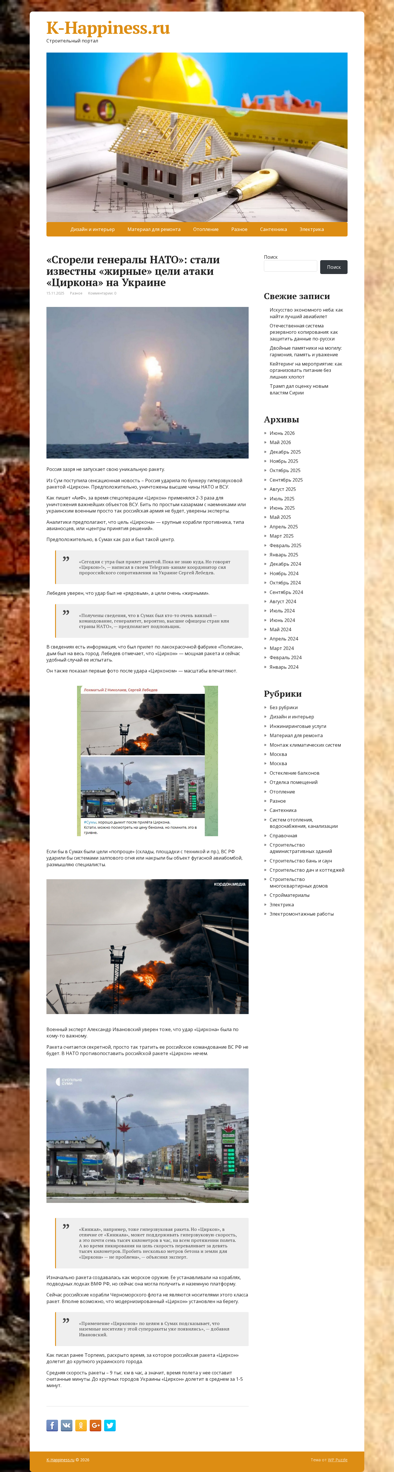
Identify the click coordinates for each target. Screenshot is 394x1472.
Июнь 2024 (282, 620)
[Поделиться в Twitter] (110, 1425)
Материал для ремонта (154, 229)
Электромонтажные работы (302, 914)
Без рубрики (284, 707)
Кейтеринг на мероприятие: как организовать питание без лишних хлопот (306, 370)
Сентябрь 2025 (286, 480)
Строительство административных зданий (301, 848)
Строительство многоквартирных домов (299, 882)
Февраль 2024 (285, 657)
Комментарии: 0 (102, 293)
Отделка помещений (294, 782)
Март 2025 (282, 536)
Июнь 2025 (282, 508)
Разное (239, 229)
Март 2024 (282, 648)
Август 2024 (283, 601)
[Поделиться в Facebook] (52, 1425)
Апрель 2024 (284, 639)
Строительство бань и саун (301, 861)
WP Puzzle (338, 1459)
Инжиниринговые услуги (298, 726)
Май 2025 (280, 517)
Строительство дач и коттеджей (307, 870)
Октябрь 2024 (285, 583)
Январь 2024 (284, 667)
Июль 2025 (282, 498)
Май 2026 (280, 442)
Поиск (271, 257)
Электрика (312, 229)
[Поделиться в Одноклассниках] (81, 1425)
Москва (278, 754)
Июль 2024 (282, 611)
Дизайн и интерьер (92, 229)
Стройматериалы (289, 895)
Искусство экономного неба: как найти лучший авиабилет (306, 313)
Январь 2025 (284, 554)
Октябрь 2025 (285, 470)
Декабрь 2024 (285, 564)
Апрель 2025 (284, 526)
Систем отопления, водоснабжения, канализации (304, 823)
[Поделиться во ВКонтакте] (66, 1425)
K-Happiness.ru (108, 27)
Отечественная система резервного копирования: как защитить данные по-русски (304, 332)
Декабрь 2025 (285, 452)
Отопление (206, 229)
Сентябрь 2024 (286, 592)
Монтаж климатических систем (305, 745)
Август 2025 (283, 489)
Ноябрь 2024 (284, 573)
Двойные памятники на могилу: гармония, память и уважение (306, 351)
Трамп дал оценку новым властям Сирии (299, 389)
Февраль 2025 (285, 545)
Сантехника (273, 229)
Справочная (283, 835)
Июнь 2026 (282, 433)
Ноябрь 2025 (284, 461)
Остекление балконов (295, 773)
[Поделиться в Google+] (95, 1425)
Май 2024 (280, 629)
